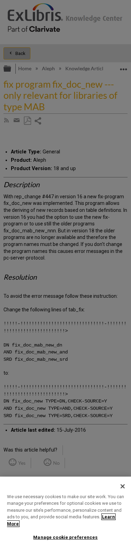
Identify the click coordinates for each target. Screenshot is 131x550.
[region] (65, 513)
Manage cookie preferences (65, 537)
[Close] (122, 486)
